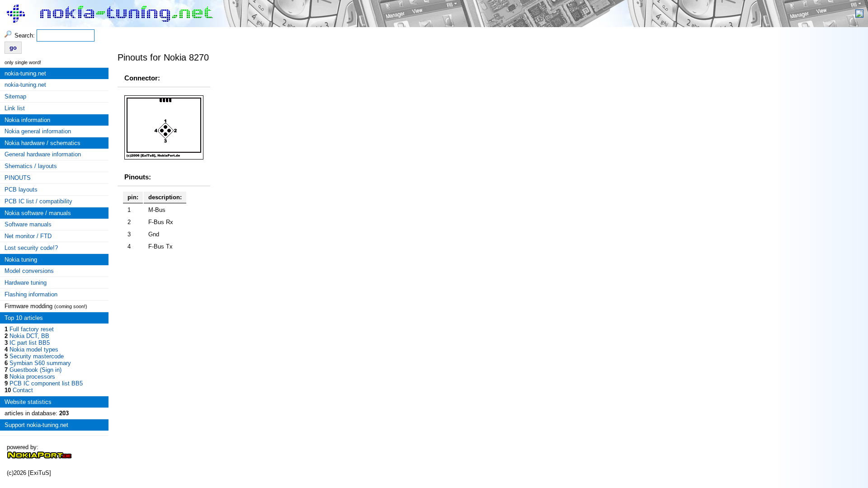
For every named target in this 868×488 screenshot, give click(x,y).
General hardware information (43, 154)
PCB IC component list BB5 (46, 383)
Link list (15, 108)
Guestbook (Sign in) (35, 369)
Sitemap (15, 96)
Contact (23, 390)
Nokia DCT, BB (29, 336)
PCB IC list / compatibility (38, 201)
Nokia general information (38, 131)
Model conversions (29, 270)
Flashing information (31, 294)
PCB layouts (21, 189)
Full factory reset (31, 329)
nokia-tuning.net (25, 84)
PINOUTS (18, 177)
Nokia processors (32, 376)
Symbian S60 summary (40, 363)
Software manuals (28, 224)
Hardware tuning (26, 282)
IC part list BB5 (29, 342)
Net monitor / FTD (28, 236)
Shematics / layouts (31, 166)
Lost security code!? (31, 247)
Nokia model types (33, 349)
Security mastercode (36, 356)
